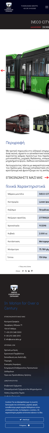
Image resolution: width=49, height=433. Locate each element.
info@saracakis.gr (13, 339)
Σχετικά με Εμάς (11, 350)
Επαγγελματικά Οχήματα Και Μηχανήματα (23, 389)
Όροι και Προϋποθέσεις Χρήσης (17, 375)
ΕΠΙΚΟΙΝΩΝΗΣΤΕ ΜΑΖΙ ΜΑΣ (24, 177)
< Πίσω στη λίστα (24, 266)
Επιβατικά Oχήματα (13, 385)
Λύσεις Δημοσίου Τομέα (14, 392)
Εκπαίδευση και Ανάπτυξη (15, 357)
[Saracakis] (8, 7)
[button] (3, 70)
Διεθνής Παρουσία (12, 396)
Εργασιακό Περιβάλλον (14, 353)
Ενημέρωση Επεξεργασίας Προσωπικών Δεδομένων (21, 369)
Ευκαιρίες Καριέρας (12, 364)
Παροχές (8, 360)
